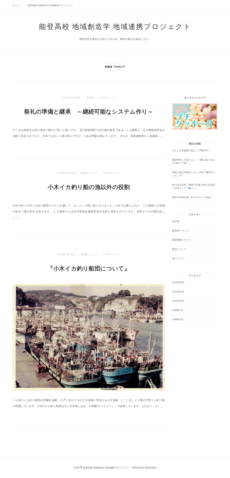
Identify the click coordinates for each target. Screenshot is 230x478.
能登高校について (181, 239)
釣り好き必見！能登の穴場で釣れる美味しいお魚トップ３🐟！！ (194, 186)
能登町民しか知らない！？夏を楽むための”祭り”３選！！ (193, 161)
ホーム (16, 5)
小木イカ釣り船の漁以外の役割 (89, 187)
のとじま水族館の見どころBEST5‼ (190, 150)
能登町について (89, 173)
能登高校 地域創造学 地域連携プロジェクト (50, 5)
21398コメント (112, 254)
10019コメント (112, 173)
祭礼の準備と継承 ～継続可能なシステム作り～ (88, 111)
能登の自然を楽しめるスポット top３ (192, 197)
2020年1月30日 (72, 97)
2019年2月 (177, 319)
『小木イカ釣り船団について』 (88, 268)
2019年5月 (177, 310)
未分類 (90, 97)
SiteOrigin (151, 467)
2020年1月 (178, 300)
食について (178, 258)
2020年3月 (178, 282)
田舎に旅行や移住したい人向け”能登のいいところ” (193, 174)
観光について (179, 249)
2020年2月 (178, 291)
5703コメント (107, 97)
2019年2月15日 (66, 254)
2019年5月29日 (66, 173)
